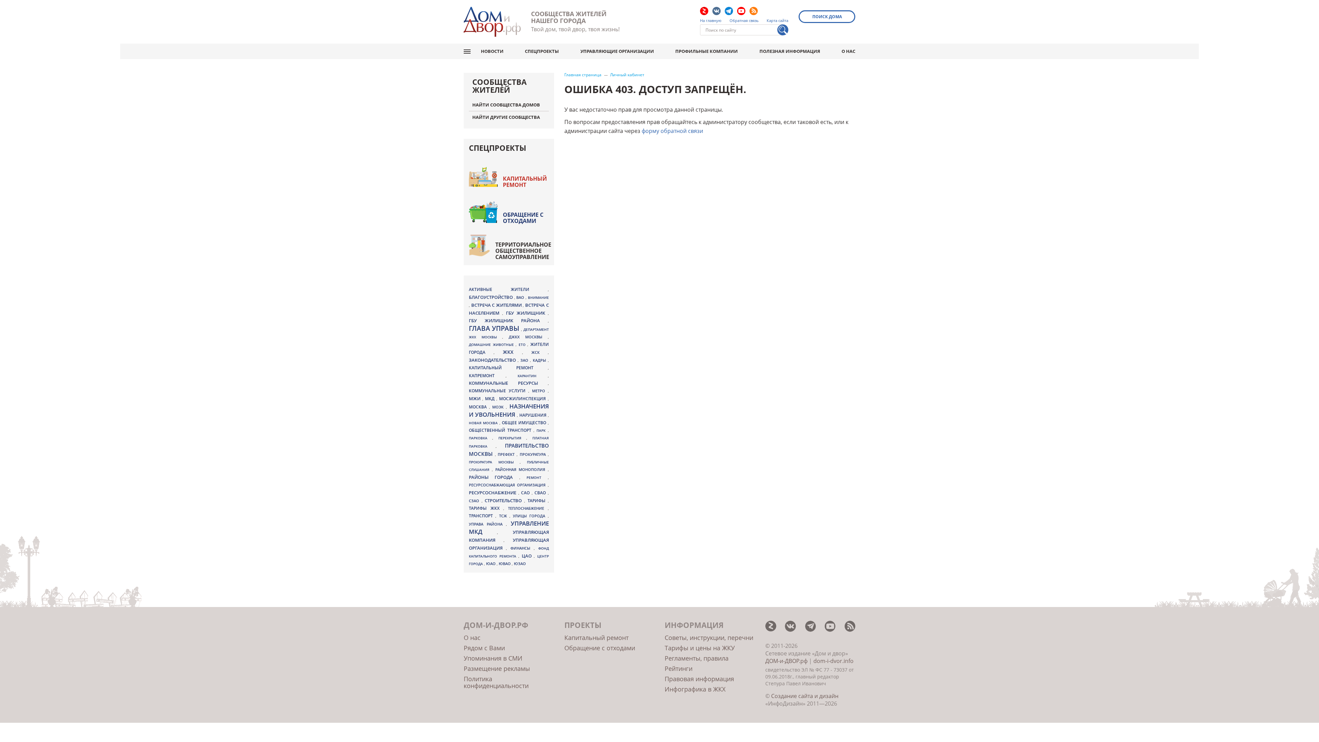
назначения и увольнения (509, 410)
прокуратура (534, 454)
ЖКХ (512, 352)
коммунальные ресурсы (508, 383)
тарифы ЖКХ (486, 508)
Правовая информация (699, 679)
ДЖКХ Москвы (528, 336)
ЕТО (523, 344)
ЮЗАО (520, 563)
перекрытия (512, 438)
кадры (540, 360)
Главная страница (582, 75)
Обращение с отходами (523, 218)
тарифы (538, 501)
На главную (710, 21)
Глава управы (495, 328)
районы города (494, 477)
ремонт (537, 477)
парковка (480, 438)
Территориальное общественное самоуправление (523, 250)
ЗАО (525, 360)
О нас (848, 51)
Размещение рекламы (497, 668)
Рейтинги (678, 668)
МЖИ (475, 398)
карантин (533, 375)
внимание (538, 297)
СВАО (541, 492)
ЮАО (491, 563)
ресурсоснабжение (493, 493)
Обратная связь (744, 21)
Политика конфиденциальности (496, 682)
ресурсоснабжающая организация (508, 485)
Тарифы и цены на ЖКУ (700, 648)
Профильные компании (706, 51)
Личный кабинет (627, 75)
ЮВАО (505, 563)
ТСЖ (504, 515)
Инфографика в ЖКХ (695, 689)
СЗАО (475, 500)
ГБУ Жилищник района (508, 321)
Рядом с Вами (484, 648)
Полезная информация (789, 51)
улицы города (530, 515)
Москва (479, 406)
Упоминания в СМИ (493, 658)
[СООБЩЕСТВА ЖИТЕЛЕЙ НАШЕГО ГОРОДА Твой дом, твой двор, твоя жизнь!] (492, 22)
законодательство (493, 360)
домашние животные (492, 344)
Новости (492, 51)
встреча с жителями (497, 305)
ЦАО (528, 556)
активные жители (508, 289)
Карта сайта (777, 21)
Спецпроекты (542, 51)
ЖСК (539, 352)
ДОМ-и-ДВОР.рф (786, 661)
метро (540, 390)
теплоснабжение (528, 508)
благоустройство (491, 297)
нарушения (533, 415)
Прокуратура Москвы (494, 462)
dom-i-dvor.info (833, 661)
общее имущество (525, 422)
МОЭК (499, 406)
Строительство (504, 500)
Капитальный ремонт (525, 182)
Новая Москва (484, 422)
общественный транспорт (501, 430)
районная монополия (521, 469)
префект (507, 454)
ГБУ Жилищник (527, 313)
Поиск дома (827, 17)
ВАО (521, 297)
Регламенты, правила (697, 658)
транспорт (482, 515)
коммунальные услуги (498, 391)
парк (542, 430)
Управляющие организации (617, 51)
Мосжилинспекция (523, 399)
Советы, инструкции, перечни (709, 637)
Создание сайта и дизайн (804, 696)
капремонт (487, 375)
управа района (487, 524)
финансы (522, 548)
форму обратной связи (672, 131)
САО (526, 492)
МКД (490, 398)
